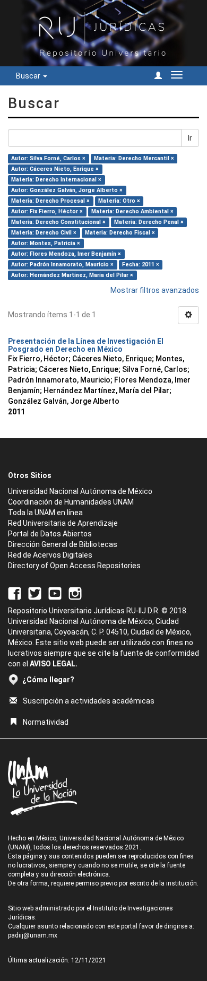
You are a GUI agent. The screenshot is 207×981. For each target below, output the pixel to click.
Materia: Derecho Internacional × (56, 179)
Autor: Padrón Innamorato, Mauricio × (62, 264)
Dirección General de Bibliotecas (62, 544)
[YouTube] (55, 593)
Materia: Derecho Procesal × (50, 200)
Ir (190, 138)
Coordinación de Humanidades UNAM (71, 502)
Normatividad (45, 722)
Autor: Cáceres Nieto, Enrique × (55, 169)
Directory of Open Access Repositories (74, 565)
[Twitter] (34, 593)
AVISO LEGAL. (53, 663)
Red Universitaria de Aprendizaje (63, 523)
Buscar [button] (29, 76)
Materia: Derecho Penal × (149, 222)
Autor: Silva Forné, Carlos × (48, 158)
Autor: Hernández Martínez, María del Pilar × (72, 275)
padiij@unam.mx (32, 935)
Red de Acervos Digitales (50, 555)
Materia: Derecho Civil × (43, 232)
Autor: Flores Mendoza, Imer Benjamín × (66, 253)
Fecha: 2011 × (140, 264)
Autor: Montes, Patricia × (45, 243)
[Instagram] (75, 593)
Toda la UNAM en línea (45, 512)
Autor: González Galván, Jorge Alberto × (67, 190)
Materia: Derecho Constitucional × (58, 222)
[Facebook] (14, 593)
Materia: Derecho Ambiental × (132, 211)
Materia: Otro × (119, 200)
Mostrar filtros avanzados (154, 290)
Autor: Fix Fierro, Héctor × (47, 211)
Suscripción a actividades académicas (88, 701)
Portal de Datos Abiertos (50, 533)
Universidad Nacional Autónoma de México (80, 491)
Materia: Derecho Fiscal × (120, 232)
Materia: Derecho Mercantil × (134, 158)
